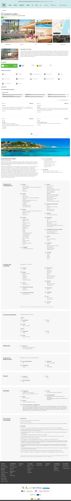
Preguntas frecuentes (3, 469)
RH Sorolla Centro (39, 465)
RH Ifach (20, 465)
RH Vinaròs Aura (65, 466)
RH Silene (46, 465)
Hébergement (8, 44)
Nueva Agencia (4, 478)
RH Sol (11, 474)
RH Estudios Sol (12, 475)
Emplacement (63, 44)
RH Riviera (29, 469)
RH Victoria (12, 468)
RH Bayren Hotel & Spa (30, 466)
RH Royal (11, 469)
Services (21, 44)
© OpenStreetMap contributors (65, 34)
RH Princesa (12, 465)
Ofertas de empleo (4, 466)
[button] (61, 26)
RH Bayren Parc (30, 467)
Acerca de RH (3, 465)
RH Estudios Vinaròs (66, 468)
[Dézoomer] (68, 31)
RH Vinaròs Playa (66, 465)
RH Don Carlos (56, 470)
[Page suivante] (41, 134)
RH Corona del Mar (13, 466)
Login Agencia (3, 476)
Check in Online (4, 479)
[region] (61, 27)
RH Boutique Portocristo (56, 468)
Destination (49, 44)
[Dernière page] (43, 134)
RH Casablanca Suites (57, 466)
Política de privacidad (3, 475)
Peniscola (2, 12)
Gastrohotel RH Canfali (12, 472)
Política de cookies (4, 481)
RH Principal (29, 472)
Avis (35, 44)
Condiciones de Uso (4, 472)
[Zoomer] (68, 29)
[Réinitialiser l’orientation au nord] (68, 32)
